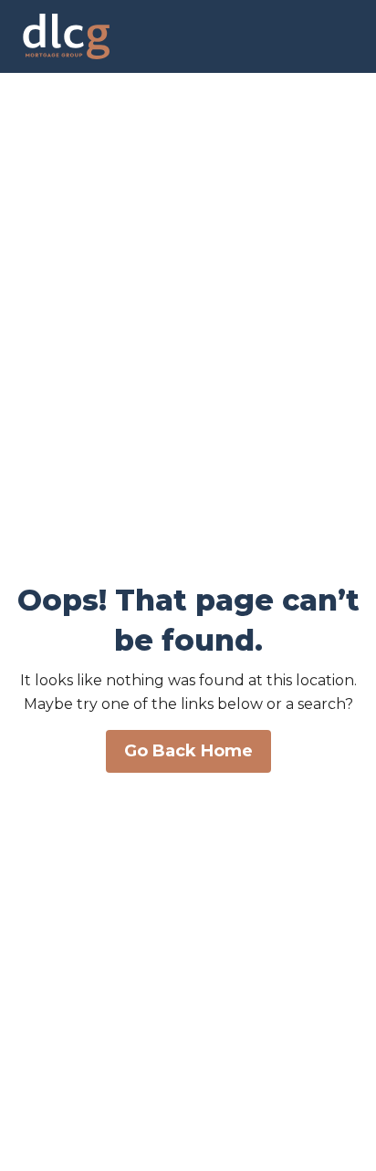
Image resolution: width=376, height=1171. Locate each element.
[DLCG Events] (61, 36)
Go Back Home (188, 751)
